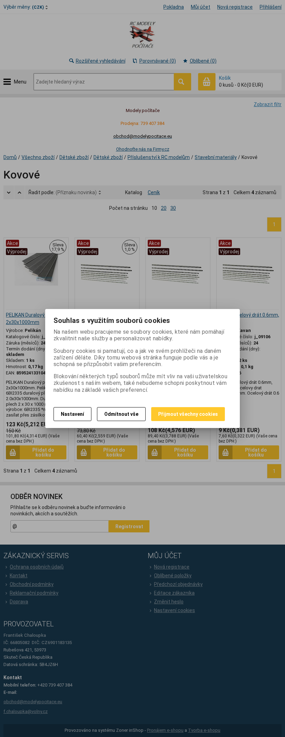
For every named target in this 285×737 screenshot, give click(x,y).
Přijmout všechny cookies (188, 414)
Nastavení (72, 414)
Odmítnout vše (121, 414)
